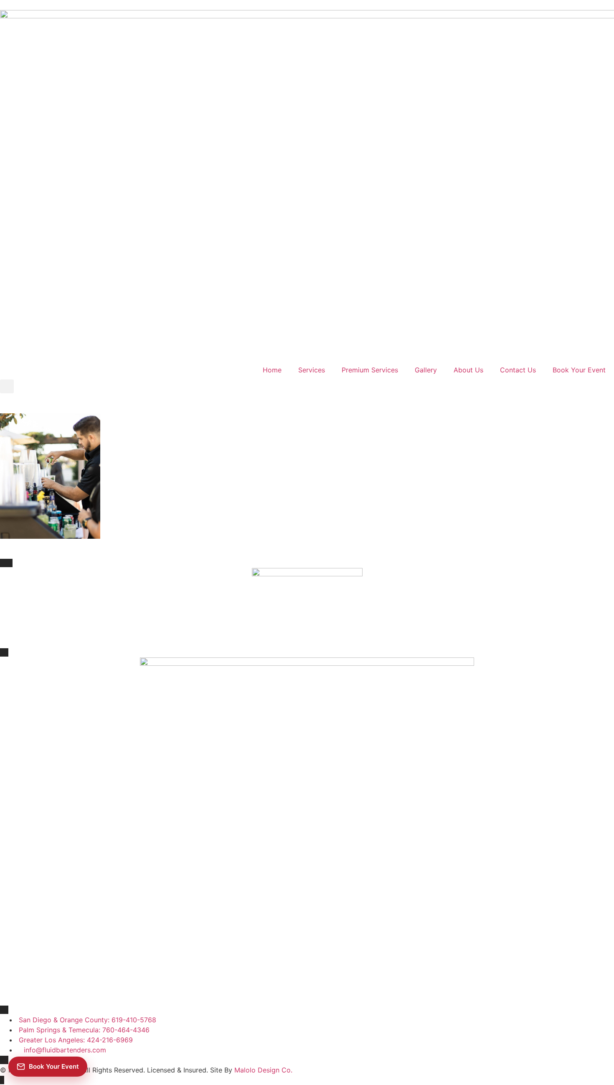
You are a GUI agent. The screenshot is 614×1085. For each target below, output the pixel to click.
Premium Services (370, 370)
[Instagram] (56, 347)
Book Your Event (579, 370)
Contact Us (518, 370)
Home (272, 370)
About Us (468, 370)
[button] (7, 386)
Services (311, 370)
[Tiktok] (33, 347)
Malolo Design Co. (263, 1070)
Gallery (426, 370)
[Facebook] (10, 347)
